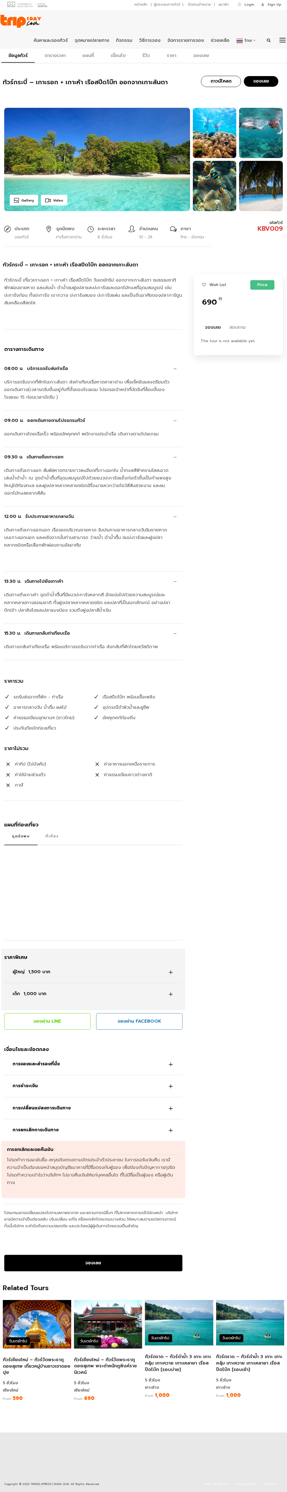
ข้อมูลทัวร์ (18, 55)
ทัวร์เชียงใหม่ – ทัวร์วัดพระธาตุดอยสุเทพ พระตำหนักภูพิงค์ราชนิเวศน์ (105, 1366)
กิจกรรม (124, 40)
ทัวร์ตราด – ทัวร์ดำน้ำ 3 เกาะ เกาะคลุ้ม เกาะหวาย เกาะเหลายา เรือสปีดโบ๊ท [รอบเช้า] (249, 1363)
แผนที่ (88, 55)
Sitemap (270, 1484)
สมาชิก (223, 4)
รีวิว (146, 55)
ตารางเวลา (55, 55)
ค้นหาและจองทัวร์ (51, 40)
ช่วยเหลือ (220, 40)
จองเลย (201, 55)
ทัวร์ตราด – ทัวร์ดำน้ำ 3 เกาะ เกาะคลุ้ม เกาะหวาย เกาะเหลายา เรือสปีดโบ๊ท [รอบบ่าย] (178, 1363)
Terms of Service (216, 1484)
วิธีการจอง (150, 40)
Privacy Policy (246, 1484)
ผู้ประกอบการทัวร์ (167, 4)
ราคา (171, 55)
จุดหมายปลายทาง (92, 40)
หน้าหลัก (141, 4)
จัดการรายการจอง (185, 40)
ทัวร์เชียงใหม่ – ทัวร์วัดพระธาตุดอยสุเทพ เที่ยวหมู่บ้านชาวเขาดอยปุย (36, 1366)
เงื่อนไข (118, 55)
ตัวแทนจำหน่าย (199, 4)
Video (58, 200)
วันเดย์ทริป (18, 1341)
